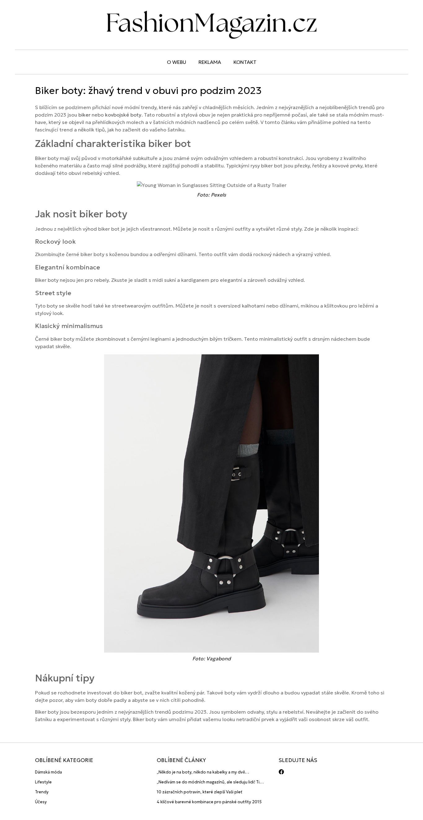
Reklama (209, 62)
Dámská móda (48, 772)
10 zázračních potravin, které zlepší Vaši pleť (199, 792)
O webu (176, 62)
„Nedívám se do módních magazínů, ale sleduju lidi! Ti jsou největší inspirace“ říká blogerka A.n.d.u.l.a (208, 782)
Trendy (42, 792)
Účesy (41, 801)
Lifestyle (43, 782)
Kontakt (244, 62)
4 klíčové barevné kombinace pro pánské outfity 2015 (209, 801)
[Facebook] (281, 771)
